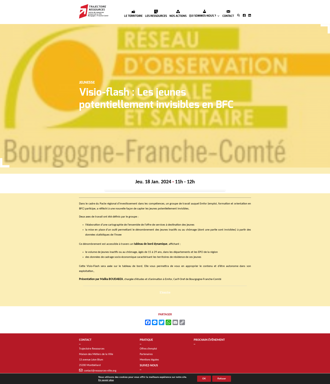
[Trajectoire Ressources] (93, 11)
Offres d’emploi (148, 348)
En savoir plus (106, 380)
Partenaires (146, 354)
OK (204, 378)
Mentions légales (149, 359)
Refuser (221, 378)
